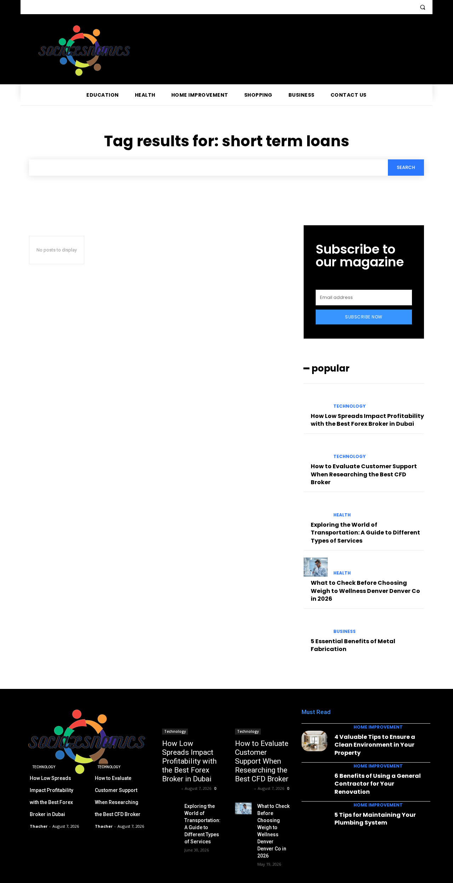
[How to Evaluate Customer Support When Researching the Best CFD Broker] (316, 450)
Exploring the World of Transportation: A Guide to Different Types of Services (365, 533)
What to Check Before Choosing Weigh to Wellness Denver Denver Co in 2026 (365, 591)
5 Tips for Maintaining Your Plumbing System (375, 819)
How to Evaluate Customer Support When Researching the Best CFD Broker (364, 474)
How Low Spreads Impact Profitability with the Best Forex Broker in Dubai (367, 420)
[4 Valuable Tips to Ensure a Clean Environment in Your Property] (314, 741)
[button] (422, 7)
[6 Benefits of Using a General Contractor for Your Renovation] (314, 780)
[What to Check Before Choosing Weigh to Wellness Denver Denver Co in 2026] (316, 567)
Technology (349, 406)
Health (342, 515)
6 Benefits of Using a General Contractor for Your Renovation (377, 784)
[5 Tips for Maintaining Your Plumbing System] (314, 819)
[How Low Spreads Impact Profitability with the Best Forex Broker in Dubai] (316, 400)
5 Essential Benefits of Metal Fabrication (353, 645)
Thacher (171, 788)
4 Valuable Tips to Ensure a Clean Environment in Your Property (374, 745)
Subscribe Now (364, 317)
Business (344, 631)
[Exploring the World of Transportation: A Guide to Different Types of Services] (316, 508)
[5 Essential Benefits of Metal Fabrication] (316, 625)
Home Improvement (378, 727)
